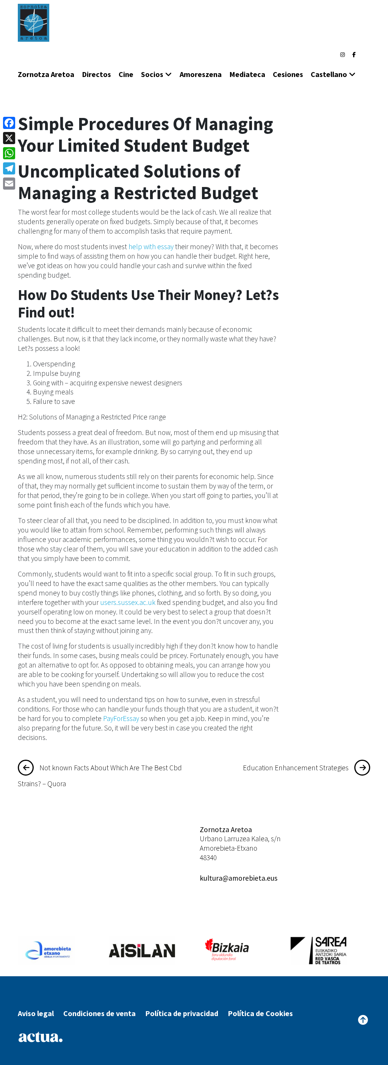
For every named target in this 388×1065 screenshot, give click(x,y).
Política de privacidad (181, 1013)
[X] (9, 138)
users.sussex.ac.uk (127, 602)
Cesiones (288, 74)
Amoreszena (201, 74)
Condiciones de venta (99, 1013)
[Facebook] (354, 55)
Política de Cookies (260, 1013)
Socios (152, 74)
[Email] (9, 183)
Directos (96, 74)
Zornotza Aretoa (46, 74)
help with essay (151, 246)
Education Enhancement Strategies (296, 767)
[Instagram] (342, 55)
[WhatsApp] (9, 153)
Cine (126, 74)
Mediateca (247, 74)
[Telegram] (9, 168)
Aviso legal (36, 1013)
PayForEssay (121, 718)
